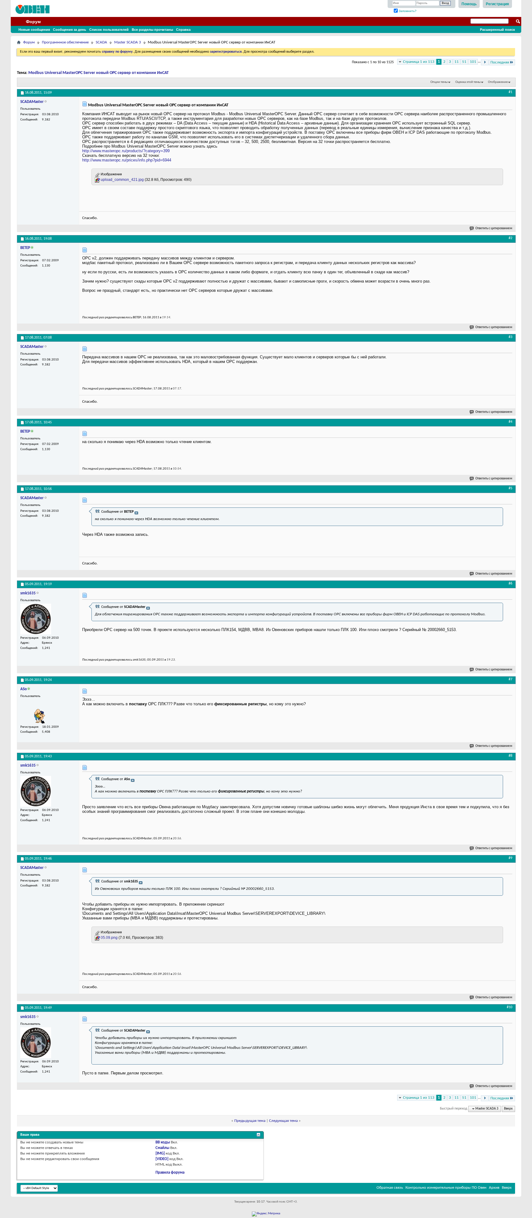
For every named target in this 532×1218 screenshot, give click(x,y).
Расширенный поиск (497, 29)
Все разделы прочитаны (152, 29)
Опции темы (439, 82)
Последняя (499, 62)
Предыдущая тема (249, 1121)
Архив (494, 1188)
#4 (510, 422)
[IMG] (160, 1153)
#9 (510, 858)
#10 (509, 1007)
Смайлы (162, 1148)
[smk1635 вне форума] (35, 619)
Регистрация (497, 4)
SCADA (101, 42)
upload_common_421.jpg (122, 179)
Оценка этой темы (468, 82)
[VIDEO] (161, 1159)
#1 (510, 92)
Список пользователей (109, 29)
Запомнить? (407, 11)
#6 (510, 583)
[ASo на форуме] (35, 711)
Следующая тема (283, 1121)
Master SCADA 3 (127, 42)
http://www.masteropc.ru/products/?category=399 (126, 151)
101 (473, 62)
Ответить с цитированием (493, 228)
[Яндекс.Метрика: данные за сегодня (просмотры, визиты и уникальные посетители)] (266, 1214)
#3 (510, 337)
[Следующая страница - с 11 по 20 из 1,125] (485, 62)
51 (464, 62)
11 (456, 62)
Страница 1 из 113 (418, 62)
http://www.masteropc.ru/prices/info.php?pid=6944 (126, 160)
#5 (510, 488)
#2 (510, 238)
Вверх (508, 1108)
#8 (510, 756)
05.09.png (109, 937)
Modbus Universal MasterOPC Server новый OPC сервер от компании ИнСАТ (98, 73)
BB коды (162, 1142)
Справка (183, 29)
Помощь (469, 4)
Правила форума (169, 1173)
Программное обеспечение (65, 42)
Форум (33, 21)
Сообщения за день (69, 29)
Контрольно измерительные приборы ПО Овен (445, 1188)
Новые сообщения (34, 29)
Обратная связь (390, 1188)
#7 (510, 679)
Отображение (498, 82)
